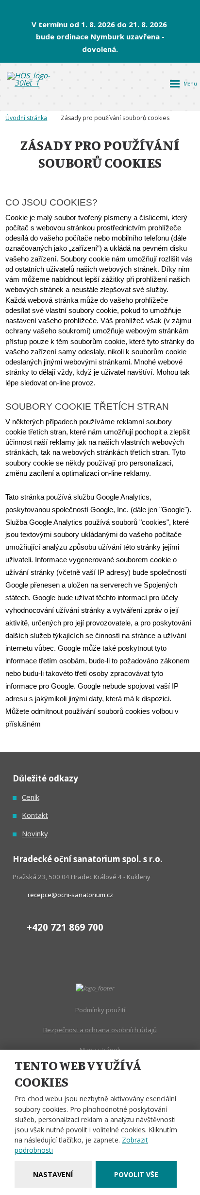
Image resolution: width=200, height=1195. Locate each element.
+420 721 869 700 (65, 927)
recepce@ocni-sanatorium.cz (70, 894)
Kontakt (35, 815)
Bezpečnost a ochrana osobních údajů (100, 1029)
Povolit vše (136, 1174)
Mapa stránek (100, 1049)
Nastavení (53, 1174)
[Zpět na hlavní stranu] (36, 79)
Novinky (35, 833)
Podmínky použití (100, 1009)
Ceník (30, 797)
